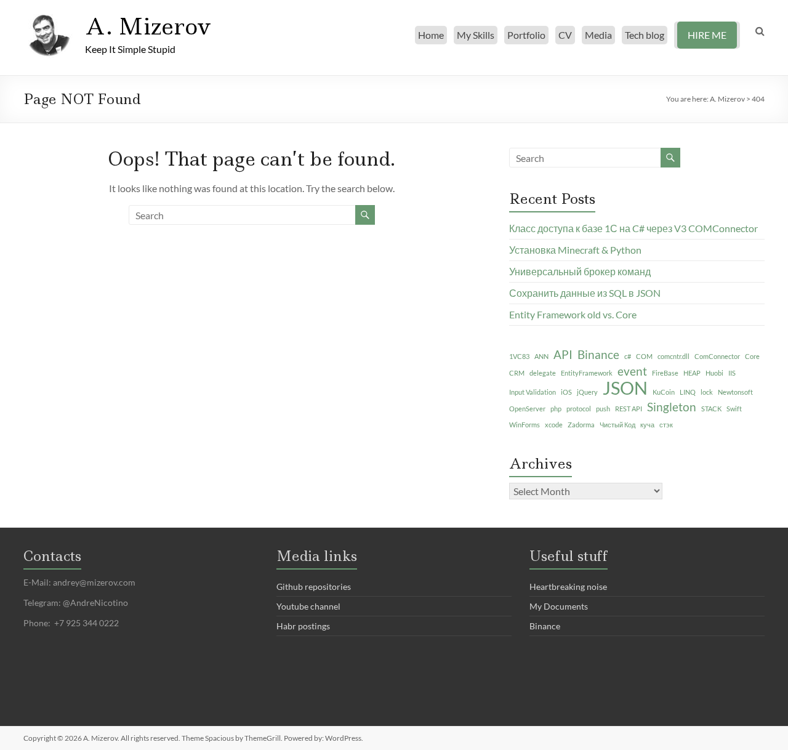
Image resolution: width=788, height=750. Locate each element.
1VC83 (519, 356)
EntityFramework (587, 373)
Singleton (671, 407)
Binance (598, 354)
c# (627, 356)
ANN (541, 356)
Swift (734, 409)
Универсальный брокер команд (580, 271)
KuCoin (664, 392)
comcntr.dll (673, 356)
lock (707, 392)
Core (752, 356)
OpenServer (527, 409)
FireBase (665, 373)
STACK (711, 409)
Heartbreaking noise (568, 586)
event (632, 371)
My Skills (475, 35)
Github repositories (313, 586)
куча (647, 425)
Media (598, 35)
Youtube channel (308, 606)
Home (431, 35)
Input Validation (532, 392)
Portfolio (526, 35)
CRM (517, 373)
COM (644, 356)
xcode (554, 425)
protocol (578, 409)
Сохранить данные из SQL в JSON (585, 293)
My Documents (558, 606)
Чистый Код (617, 425)
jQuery (587, 392)
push (603, 409)
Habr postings (303, 626)
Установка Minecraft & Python (575, 250)
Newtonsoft (735, 392)
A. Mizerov (148, 26)
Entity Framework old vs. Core (573, 314)
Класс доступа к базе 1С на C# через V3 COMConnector (633, 228)
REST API (628, 409)
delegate (542, 373)
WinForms (524, 425)
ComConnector (717, 356)
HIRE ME (707, 35)
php (555, 409)
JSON (625, 388)
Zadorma (581, 425)
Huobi (714, 373)
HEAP (692, 373)
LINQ (688, 392)
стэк (666, 425)
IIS (732, 373)
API (563, 354)
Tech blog (644, 35)
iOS (566, 392)
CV (565, 35)
